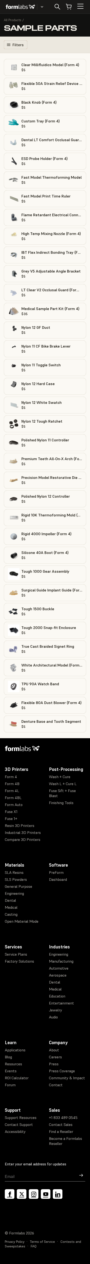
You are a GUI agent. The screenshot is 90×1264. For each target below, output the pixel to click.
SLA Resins (14, 872)
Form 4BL (13, 797)
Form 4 (11, 776)
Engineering (14, 893)
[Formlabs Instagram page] (33, 1194)
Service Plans (16, 954)
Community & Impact (67, 1077)
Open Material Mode (21, 921)
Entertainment (61, 1003)
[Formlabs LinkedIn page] (57, 1194)
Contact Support (19, 1124)
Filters (18, 44)
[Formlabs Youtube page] (45, 1194)
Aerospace (57, 975)
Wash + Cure (59, 776)
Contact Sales (60, 1124)
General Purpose (18, 886)
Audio (53, 1017)
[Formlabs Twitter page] (21, 1194)
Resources (13, 1063)
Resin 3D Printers (19, 825)
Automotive (58, 968)
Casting (11, 914)
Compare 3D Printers (22, 839)
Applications (15, 1050)
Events (11, 1070)
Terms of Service (42, 1241)
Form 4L (12, 790)
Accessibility (15, 1131)
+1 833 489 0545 (63, 1117)
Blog (8, 1056)
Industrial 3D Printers (23, 832)
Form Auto (14, 804)
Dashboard (58, 879)
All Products (12, 20)
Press (54, 1063)
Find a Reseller (61, 1131)
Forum (10, 1084)
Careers (55, 1056)
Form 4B (12, 783)
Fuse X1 (11, 811)
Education (57, 996)
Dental (10, 900)
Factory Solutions (19, 961)
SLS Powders (16, 879)
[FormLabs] (20, 7)
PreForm (56, 872)
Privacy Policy (14, 1241)
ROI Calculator (17, 1077)
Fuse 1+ (11, 818)
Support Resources (20, 1117)
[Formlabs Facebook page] (9, 1194)
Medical (11, 907)
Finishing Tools (61, 802)
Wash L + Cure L (63, 783)
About (54, 1050)
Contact (56, 1084)
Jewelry (55, 1010)
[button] (45, 67)
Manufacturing (61, 961)
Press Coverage (62, 1070)
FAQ (33, 1246)
